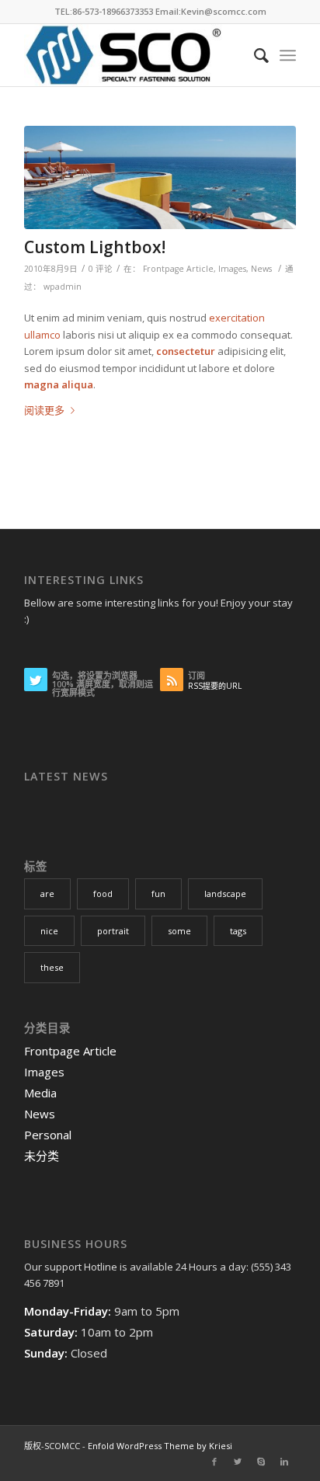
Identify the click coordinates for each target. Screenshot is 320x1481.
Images (232, 268)
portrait (113, 931)
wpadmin (62, 286)
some (179, 931)
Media (40, 1092)
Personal (47, 1134)
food (103, 893)
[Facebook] (214, 1461)
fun (158, 893)
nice (49, 931)
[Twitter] (237, 1461)
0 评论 (101, 268)
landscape (225, 893)
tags (238, 931)
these (52, 967)
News (261, 268)
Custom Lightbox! (94, 247)
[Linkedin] (284, 1461)
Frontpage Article (178, 268)
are (47, 893)
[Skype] (261, 1461)
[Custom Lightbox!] (160, 177)
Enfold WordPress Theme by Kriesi (160, 1445)
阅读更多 (44, 410)
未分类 (41, 1155)
